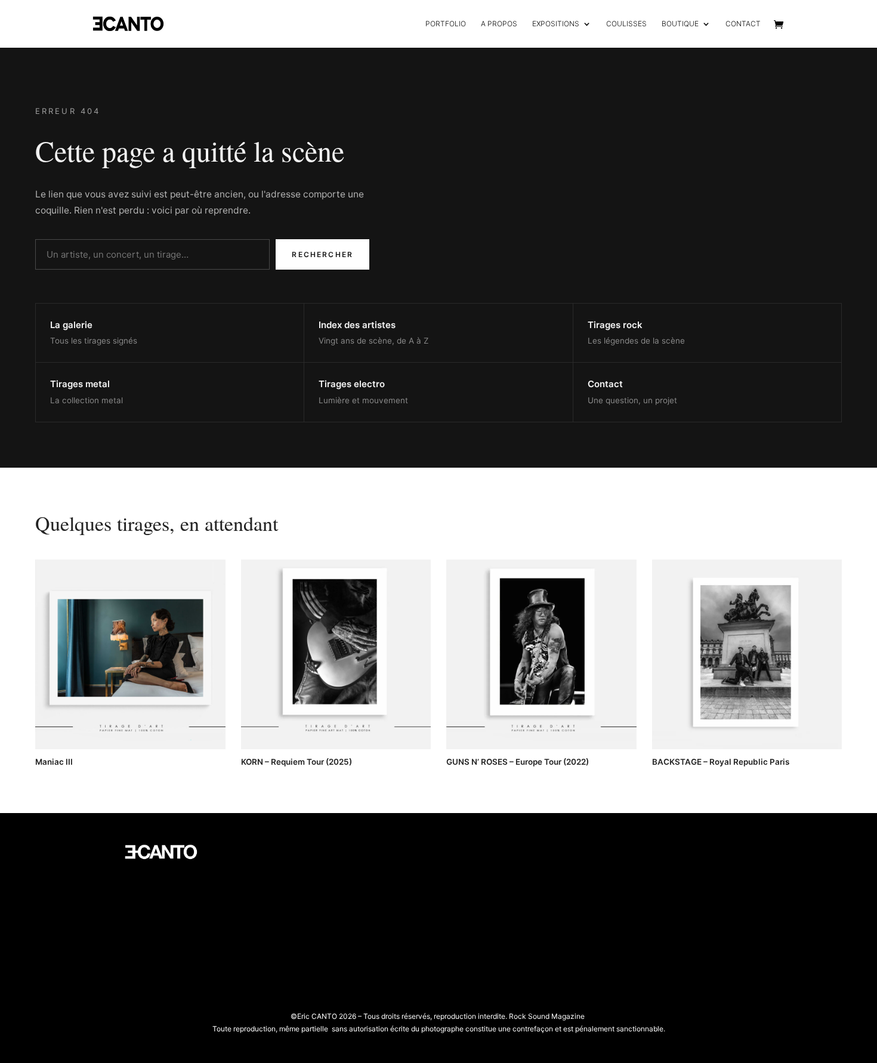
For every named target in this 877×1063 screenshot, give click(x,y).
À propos (289, 852)
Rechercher (322, 254)
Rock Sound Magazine (547, 1016)
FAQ (280, 941)
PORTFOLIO (445, 24)
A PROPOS (499, 24)
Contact (287, 959)
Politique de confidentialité (319, 870)
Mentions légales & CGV (314, 905)
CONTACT (743, 24)
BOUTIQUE (680, 24)
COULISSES (626, 24)
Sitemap (287, 923)
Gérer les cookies (303, 887)
